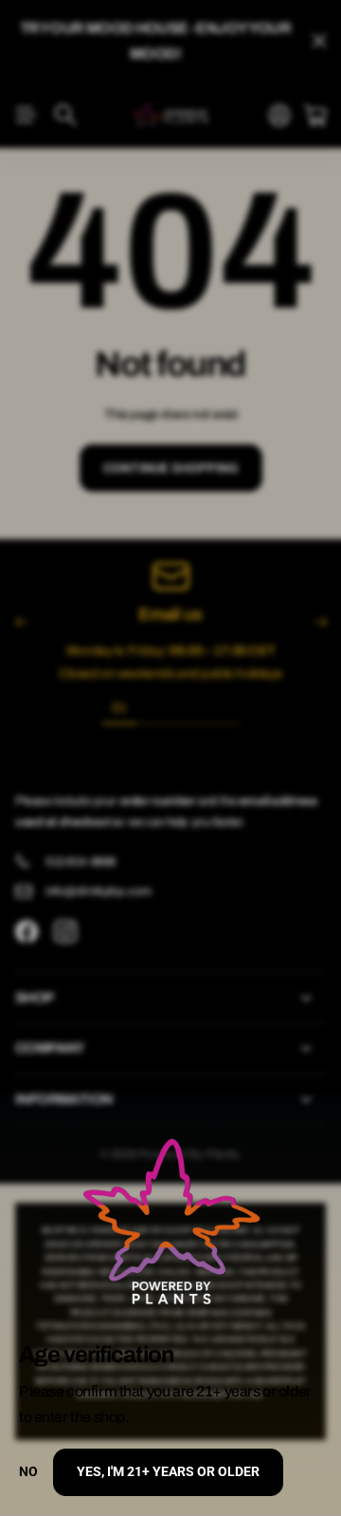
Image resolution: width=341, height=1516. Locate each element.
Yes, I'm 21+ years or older (168, 1471)
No (28, 1471)
